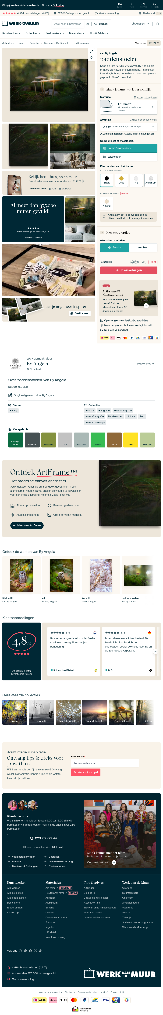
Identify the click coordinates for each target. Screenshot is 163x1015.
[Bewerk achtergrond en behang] (91, 57)
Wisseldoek (114, 156)
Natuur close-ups (95, 422)
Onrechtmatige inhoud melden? (93, 992)
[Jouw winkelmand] (157, 24)
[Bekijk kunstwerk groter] (91, 51)
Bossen (89, 410)
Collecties (31, 33)
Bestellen (54, 856)
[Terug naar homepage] (20, 23)
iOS (54, 188)
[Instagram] (20, 951)
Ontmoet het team (98, 862)
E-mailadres (78, 756)
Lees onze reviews (33, 237)
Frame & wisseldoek (119, 148)
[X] (35, 951)
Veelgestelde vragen (23, 856)
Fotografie (104, 410)
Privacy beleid (117, 992)
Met (145, 247)
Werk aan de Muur (135, 882)
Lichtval (131, 416)
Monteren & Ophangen (25, 866)
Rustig (13, 410)
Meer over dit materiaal (145, 97)
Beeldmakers (53, 33)
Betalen (16, 861)
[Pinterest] (25, 951)
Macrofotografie (123, 410)
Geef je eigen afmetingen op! (128, 133)
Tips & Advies (98, 33)
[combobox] (68, 24)
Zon (142, 416)
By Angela (111, 53)
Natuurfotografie (94, 416)
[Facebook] (30, 951)
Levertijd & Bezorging (61, 861)
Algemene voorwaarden (51, 992)
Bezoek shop (144, 363)
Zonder (117, 247)
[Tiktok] (40, 951)
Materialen (75, 33)
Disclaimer (70, 992)
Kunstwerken (10, 33)
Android (66, 188)
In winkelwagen (131, 270)
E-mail (59, 847)
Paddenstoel (115, 416)
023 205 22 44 (46, 838)
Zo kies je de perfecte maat (143, 119)
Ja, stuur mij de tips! (86, 772)
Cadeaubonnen (57, 866)
